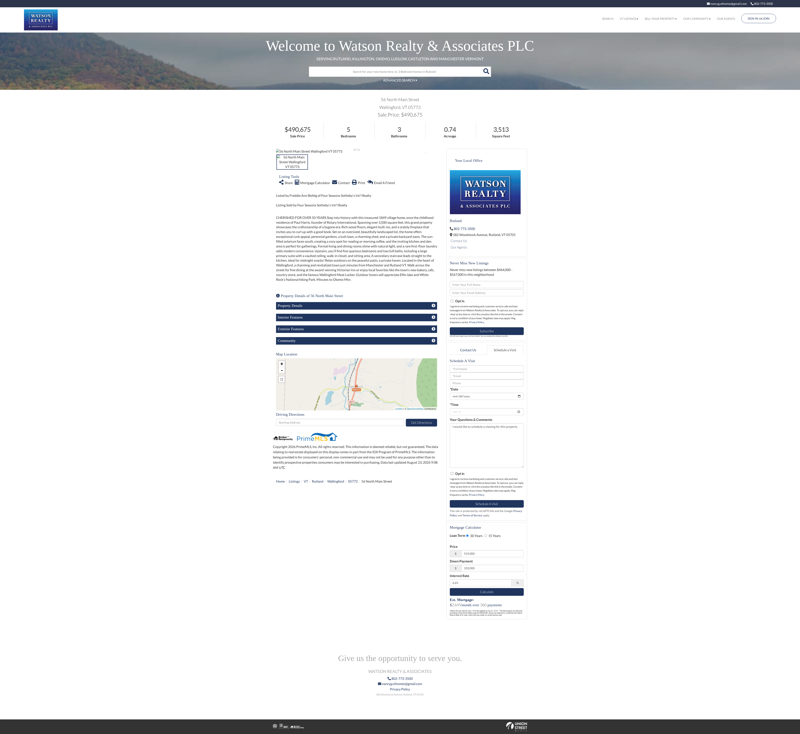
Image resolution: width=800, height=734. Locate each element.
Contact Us (459, 241)
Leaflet (399, 408)
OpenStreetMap (415, 408)
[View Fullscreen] (282, 379)
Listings (294, 481)
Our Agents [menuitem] (726, 18)
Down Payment (461, 561)
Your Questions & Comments (471, 420)
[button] (486, 71)
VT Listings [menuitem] (628, 18)
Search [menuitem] (608, 18)
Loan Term (457, 535)
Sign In (753, 18)
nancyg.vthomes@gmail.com (728, 3)
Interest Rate (459, 576)
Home (280, 481)
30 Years (476, 536)
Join (766, 18)
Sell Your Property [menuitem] (660, 18)
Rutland (317, 481)
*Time (454, 405)
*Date (454, 389)
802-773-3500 (763, 3)
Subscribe (487, 331)
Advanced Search (399, 80)
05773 (353, 481)
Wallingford (335, 481)
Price (454, 546)
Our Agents (459, 247)
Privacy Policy (476, 322)
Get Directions (421, 422)
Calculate (487, 592)
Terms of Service (472, 515)
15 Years (494, 536)
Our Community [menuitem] (696, 18)
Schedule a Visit (505, 350)
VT (306, 481)
